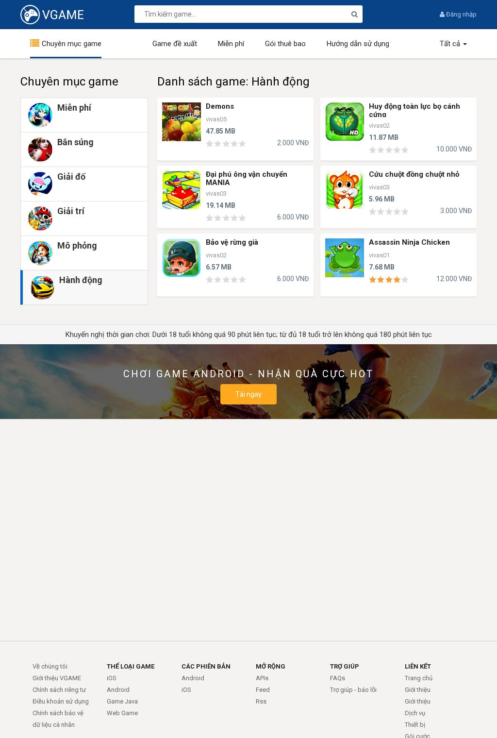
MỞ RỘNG (270, 666)
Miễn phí (231, 43)
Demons (220, 106)
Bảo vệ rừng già (232, 242)
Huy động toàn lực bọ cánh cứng (414, 110)
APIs (262, 678)
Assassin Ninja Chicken (409, 242)
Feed (263, 689)
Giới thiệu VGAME (57, 678)
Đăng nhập (461, 14)
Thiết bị (415, 724)
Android (118, 689)
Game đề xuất (174, 43)
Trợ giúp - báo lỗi (353, 689)
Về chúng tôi (50, 666)
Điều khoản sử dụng (61, 701)
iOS (111, 678)
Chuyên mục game (71, 43)
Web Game (122, 713)
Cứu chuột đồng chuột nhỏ (414, 174)
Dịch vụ (415, 713)
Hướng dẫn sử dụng (358, 43)
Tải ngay (248, 394)
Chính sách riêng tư (59, 689)
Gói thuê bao (285, 43)
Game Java (122, 701)
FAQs (337, 678)
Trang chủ (418, 678)
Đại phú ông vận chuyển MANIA (246, 178)
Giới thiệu (418, 689)
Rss (261, 701)
